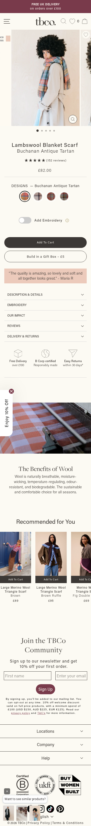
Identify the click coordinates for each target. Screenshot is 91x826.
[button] (35, 160)
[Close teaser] (11, 391)
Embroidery (17, 305)
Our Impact (16, 315)
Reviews (13, 326)
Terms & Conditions (68, 823)
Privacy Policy (39, 823)
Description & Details (24, 294)
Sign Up (45, 689)
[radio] (24, 196)
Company (45, 744)
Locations (45, 731)
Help (45, 758)
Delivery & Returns (23, 336)
